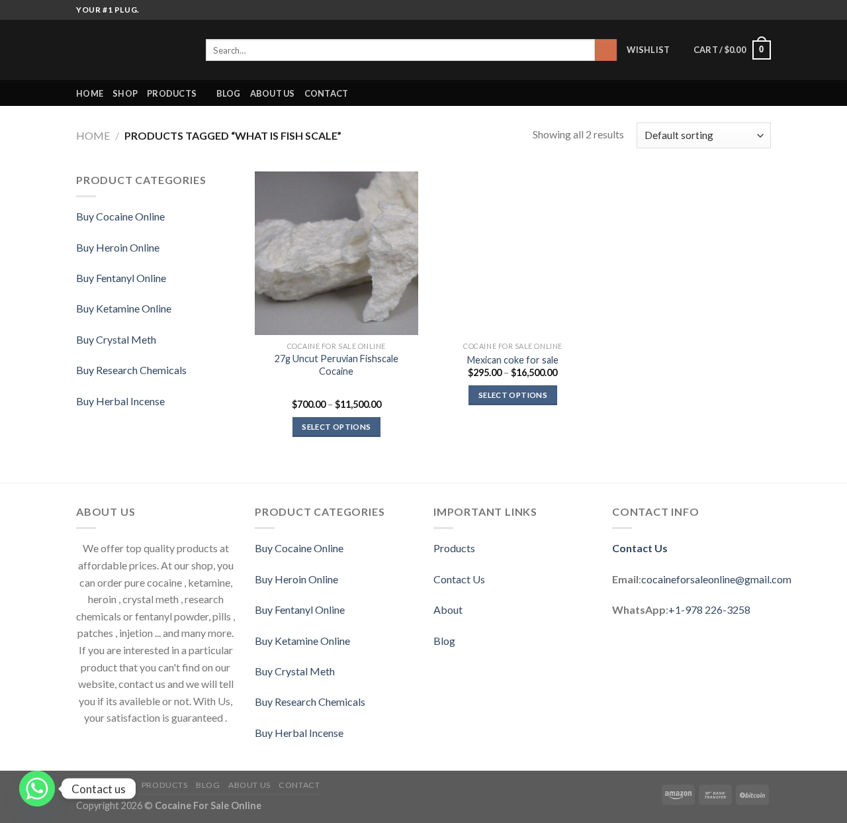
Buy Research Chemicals (131, 369)
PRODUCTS (172, 93)
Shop (125, 93)
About (448, 609)
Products (454, 548)
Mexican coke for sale (512, 359)
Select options (336, 426)
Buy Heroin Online (117, 247)
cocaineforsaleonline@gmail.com (716, 579)
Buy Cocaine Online (120, 216)
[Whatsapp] (37, 788)
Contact (326, 93)
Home (89, 93)
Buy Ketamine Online (123, 308)
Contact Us (459, 579)
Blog (228, 93)
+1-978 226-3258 (709, 609)
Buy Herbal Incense (120, 401)
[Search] (606, 50)
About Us (272, 93)
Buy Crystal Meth (116, 339)
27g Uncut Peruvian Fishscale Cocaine (336, 365)
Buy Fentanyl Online (121, 277)
